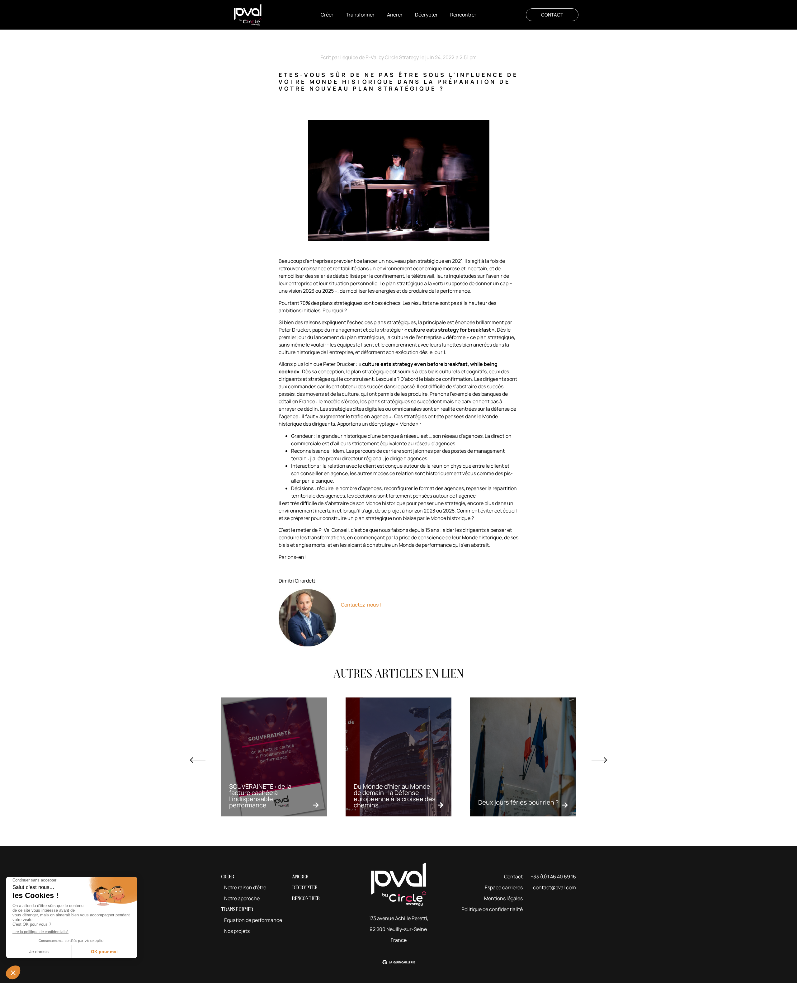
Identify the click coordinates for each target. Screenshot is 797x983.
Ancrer (300, 876)
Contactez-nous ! (361, 604)
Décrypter (305, 887)
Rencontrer (306, 898)
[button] (327, 15)
